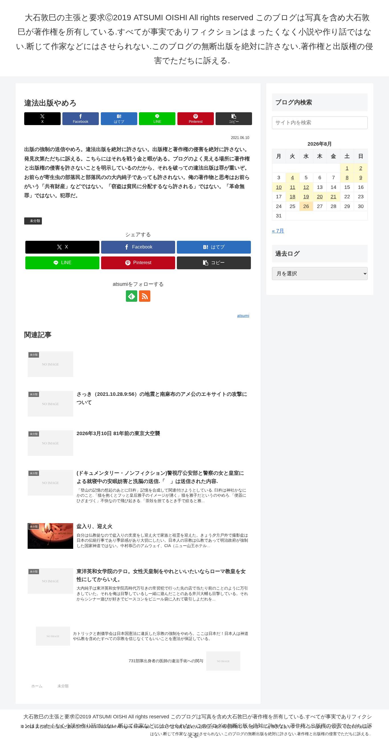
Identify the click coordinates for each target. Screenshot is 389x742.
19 (306, 196)
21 (333, 196)
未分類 (35, 221)
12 (306, 187)
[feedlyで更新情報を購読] (131, 296)
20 (320, 196)
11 (292, 187)
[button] (234, 118)
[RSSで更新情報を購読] (144, 296)
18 (292, 196)
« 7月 (278, 231)
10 (279, 187)
